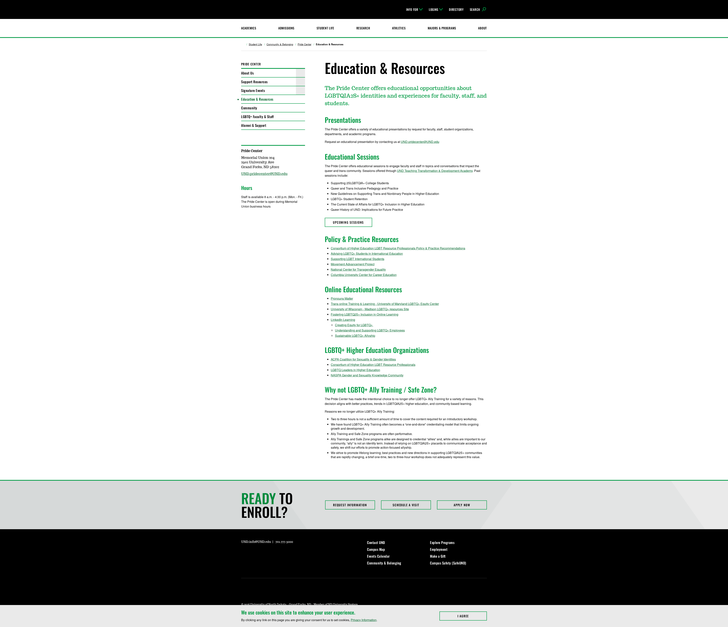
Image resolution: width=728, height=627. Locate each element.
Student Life (325, 28)
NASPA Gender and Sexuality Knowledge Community (367, 375)
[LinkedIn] (262, 217)
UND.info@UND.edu (256, 541)
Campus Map (376, 549)
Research (363, 28)
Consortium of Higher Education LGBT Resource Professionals (373, 364)
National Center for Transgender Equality (358, 269)
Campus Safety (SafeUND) (448, 562)
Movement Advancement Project (352, 264)
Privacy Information (364, 620)
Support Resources (254, 81)
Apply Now (462, 505)
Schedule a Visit (406, 505)
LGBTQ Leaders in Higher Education (355, 370)
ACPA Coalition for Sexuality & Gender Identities (363, 359)
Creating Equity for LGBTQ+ (354, 325)
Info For (412, 9)
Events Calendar (378, 556)
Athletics (399, 28)
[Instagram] (253, 217)
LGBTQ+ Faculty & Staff (257, 116)
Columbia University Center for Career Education (364, 275)
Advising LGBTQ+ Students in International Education (367, 253)
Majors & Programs (442, 28)
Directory (456, 9)
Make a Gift (438, 556)
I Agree (472, 616)
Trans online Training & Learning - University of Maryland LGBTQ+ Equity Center (385, 304)
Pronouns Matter (342, 298)
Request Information (350, 505)
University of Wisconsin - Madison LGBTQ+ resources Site (370, 309)
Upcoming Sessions (348, 222)
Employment (438, 549)
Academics (248, 28)
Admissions (286, 28)
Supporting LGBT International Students (357, 259)
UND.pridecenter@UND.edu (420, 142)
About (482, 28)
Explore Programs (442, 542)
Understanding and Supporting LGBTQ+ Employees (370, 330)
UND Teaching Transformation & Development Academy (435, 171)
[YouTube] (271, 552)
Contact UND (376, 542)
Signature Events (253, 90)
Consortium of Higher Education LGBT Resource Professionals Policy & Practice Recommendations (398, 248)
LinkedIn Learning (343, 319)
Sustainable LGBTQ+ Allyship (355, 335)
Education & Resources (257, 99)
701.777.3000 (284, 541)
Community (249, 107)
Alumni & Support (253, 125)
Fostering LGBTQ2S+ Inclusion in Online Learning (364, 314)
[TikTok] (280, 552)
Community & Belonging (280, 44)
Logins (433, 9)
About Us (247, 73)
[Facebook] (243, 217)
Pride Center (304, 44)
